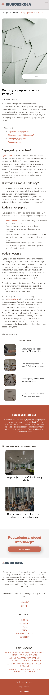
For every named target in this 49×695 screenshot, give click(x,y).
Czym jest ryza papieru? (18, 131)
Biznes (24, 620)
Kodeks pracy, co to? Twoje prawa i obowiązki (33, 380)
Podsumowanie (14, 142)
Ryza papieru (7, 156)
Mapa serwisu (24, 687)
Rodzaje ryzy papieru (17, 139)
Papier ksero (11, 221)
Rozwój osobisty (24, 634)
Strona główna (6, 13)
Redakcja (24, 602)
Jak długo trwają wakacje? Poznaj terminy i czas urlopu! (24, 670)
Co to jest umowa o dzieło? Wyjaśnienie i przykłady (33, 395)
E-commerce (24, 623)
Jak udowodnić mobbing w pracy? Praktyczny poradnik (33, 365)
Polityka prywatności (24, 682)
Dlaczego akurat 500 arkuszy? (21, 135)
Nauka (24, 627)
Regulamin (24, 691)
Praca (15, 13)
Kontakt (24, 606)
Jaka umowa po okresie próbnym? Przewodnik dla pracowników (32, 350)
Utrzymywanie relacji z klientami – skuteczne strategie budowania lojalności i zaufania (24, 516)
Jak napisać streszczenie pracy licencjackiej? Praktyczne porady (24, 659)
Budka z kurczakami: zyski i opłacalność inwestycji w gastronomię (24, 654)
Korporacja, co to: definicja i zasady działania (24, 479)
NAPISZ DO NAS (24, 549)
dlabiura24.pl (12, 299)
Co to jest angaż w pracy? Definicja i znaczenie (24, 665)
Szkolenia (24, 637)
